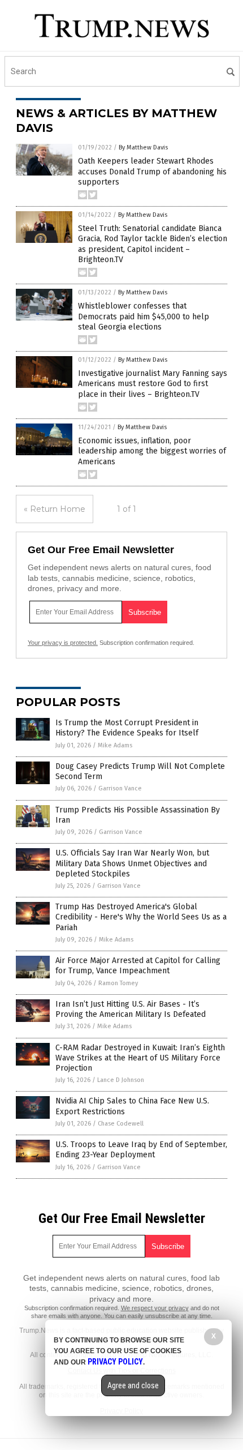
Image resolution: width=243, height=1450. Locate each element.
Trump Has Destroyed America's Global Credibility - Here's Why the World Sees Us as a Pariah (141, 917)
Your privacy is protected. (63, 642)
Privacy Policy (115, 1361)
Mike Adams (115, 745)
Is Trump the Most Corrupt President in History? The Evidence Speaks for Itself (126, 728)
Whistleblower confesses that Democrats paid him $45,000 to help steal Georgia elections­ (143, 316)
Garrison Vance (120, 788)
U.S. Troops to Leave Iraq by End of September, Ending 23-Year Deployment (141, 1150)
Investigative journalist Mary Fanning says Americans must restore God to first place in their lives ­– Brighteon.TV (152, 384)
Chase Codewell (121, 1123)
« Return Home (54, 509)
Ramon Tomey (118, 983)
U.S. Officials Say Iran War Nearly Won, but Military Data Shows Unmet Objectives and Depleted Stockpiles (132, 863)
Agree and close (133, 1385)
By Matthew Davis (143, 147)
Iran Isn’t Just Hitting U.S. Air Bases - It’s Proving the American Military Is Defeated (130, 1009)
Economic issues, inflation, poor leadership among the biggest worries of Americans (152, 451)
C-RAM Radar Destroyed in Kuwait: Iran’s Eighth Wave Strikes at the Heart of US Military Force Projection (140, 1058)
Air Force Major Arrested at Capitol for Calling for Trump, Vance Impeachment (137, 966)
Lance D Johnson (120, 1080)
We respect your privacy (155, 1307)
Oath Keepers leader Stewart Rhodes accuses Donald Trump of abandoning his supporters (152, 171)
